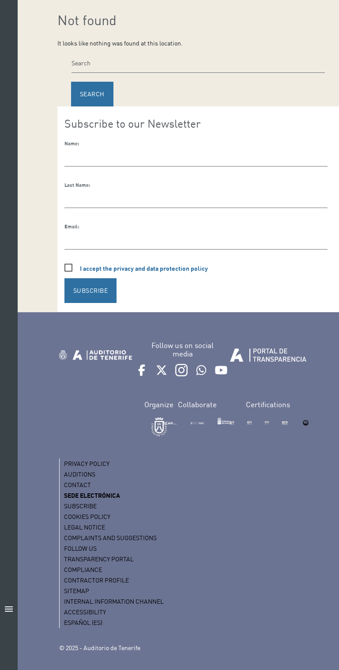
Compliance (83, 569)
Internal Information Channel (114, 601)
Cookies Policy (87, 516)
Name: (71, 143)
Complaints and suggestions (110, 537)
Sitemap (76, 590)
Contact (77, 484)
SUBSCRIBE (90, 290)
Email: (71, 226)
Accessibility (85, 612)
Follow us (80, 548)
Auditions (79, 474)
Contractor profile (96, 580)
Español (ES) (83, 622)
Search (92, 94)
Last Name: (77, 185)
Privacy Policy (86, 463)
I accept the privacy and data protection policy (144, 268)
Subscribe (80, 506)
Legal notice (84, 527)
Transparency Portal (99, 559)
